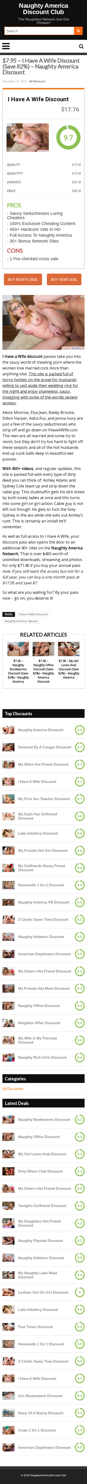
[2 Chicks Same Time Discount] (8, 919)
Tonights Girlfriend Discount (42, 1206)
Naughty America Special (21, 621)
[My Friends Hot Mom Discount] (8, 988)
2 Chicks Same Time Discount (43, 919)
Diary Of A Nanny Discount (40, 1413)
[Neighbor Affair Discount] (8, 1023)
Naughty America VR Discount (43, 902)
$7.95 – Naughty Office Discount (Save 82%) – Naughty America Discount (43, 671)
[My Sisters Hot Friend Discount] (8, 971)
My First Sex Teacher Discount (44, 799)
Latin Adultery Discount (38, 833)
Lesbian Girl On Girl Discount (43, 1292)
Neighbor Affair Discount (39, 1023)
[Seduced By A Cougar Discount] (8, 747)
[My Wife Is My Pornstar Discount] (8, 1040)
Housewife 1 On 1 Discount (41, 885)
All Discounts (37, 81)
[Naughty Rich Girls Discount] (8, 1057)
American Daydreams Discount (44, 954)
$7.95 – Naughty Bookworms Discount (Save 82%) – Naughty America (18, 671)
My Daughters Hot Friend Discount (39, 1223)
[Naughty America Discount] (8, 730)
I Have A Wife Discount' (33, 614)
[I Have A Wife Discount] (28, 137)
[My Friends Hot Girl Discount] (8, 851)
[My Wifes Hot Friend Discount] (8, 764)
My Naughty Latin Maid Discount (37, 1275)
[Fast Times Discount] (8, 1327)
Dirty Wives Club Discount (40, 1171)
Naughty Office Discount (39, 1006)
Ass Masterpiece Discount (40, 1396)
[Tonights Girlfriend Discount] (8, 1206)
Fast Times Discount (35, 1327)
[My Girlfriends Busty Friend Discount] (8, 868)
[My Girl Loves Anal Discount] (8, 1154)
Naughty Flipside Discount (40, 1241)
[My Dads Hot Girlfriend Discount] (8, 816)
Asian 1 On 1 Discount (37, 1430)
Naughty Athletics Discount (41, 937)
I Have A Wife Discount (37, 782)
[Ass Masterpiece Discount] (8, 1396)
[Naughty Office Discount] (8, 1006)
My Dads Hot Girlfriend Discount (37, 816)
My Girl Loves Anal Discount (42, 1154)
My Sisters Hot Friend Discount (44, 971)
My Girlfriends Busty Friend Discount (41, 868)
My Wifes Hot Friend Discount (43, 764)
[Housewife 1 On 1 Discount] (8, 885)
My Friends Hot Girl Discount (42, 850)
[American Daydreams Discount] (8, 954)
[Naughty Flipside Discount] (8, 1241)
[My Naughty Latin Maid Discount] (8, 1275)
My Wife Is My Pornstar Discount (37, 1040)
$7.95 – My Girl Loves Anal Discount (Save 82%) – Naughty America (68, 669)
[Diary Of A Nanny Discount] (8, 1413)
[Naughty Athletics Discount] (8, 937)
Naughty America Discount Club (43, 9)
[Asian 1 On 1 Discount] (8, 1430)
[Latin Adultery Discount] (8, 833)
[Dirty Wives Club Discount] (8, 1171)
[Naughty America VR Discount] (8, 902)
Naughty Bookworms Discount (44, 1119)
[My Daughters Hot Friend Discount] (8, 1223)
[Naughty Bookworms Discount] (8, 1119)
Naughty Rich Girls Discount (42, 1057)
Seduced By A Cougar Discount (44, 747)
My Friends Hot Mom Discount (44, 988)
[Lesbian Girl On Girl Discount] (8, 1292)
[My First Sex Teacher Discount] (8, 799)
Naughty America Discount (40, 730)
